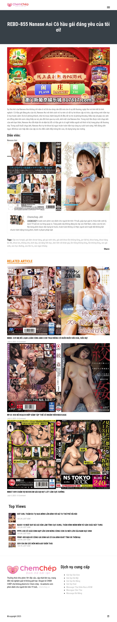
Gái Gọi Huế (71, 584)
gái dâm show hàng (34, 240)
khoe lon (16, 243)
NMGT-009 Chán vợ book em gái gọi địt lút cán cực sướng (35, 492)
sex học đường (18, 246)
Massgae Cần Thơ (74, 590)
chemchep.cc (44, 587)
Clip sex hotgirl (18, 240)
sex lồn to (29, 246)
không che (25, 243)
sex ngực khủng (40, 246)
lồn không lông (94, 243)
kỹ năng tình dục (45, 243)
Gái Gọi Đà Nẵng (73, 581)
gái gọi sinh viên (49, 240)
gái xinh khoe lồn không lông (68, 240)
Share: (107, 249)
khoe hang (94, 240)
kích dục (34, 243)
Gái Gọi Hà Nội (72, 578)
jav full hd (85, 240)
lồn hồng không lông (79, 243)
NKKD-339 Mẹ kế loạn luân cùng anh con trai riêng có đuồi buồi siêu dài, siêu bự (47, 338)
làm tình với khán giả (61, 243)
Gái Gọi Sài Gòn (73, 575)
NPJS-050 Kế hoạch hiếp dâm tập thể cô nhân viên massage (36, 415)
